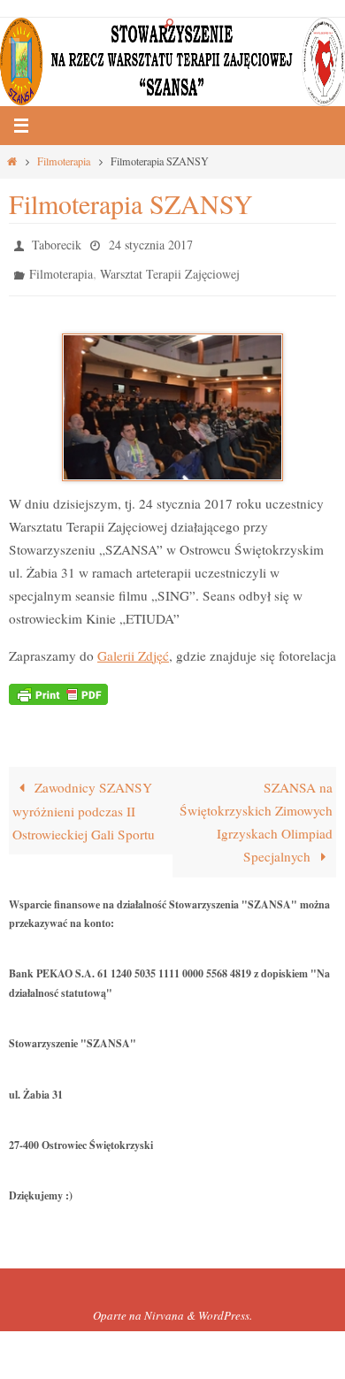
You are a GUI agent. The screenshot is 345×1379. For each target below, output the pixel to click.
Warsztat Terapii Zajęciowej (170, 268)
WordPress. (225, 1307)
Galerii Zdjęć (133, 646)
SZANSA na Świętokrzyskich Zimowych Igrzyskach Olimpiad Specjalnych (256, 813)
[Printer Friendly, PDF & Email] (58, 684)
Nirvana (164, 1307)
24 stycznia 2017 (151, 242)
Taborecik (56, 242)
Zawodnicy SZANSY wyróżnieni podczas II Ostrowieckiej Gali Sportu (83, 802)
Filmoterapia (63, 161)
